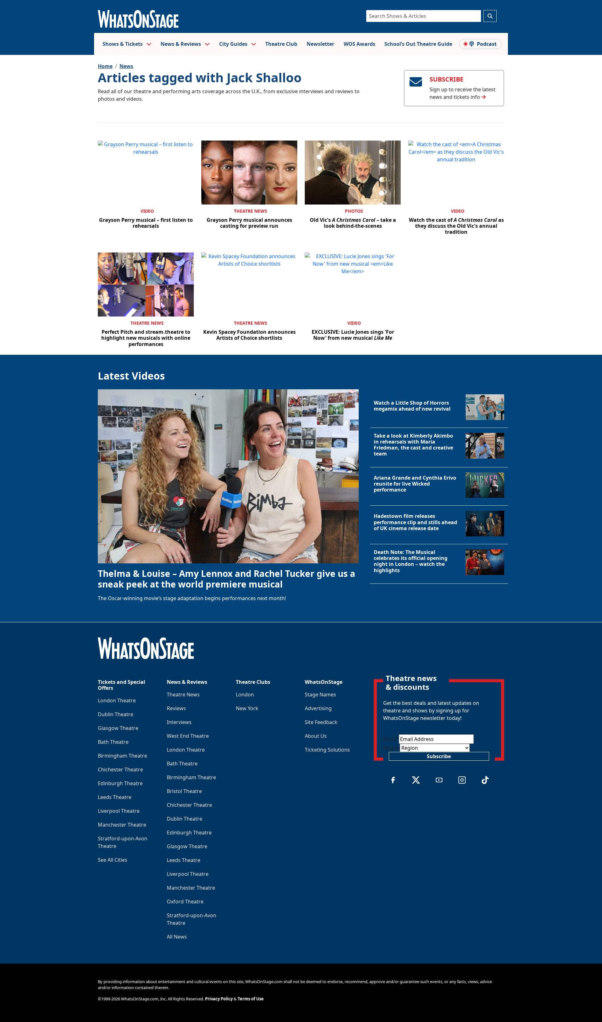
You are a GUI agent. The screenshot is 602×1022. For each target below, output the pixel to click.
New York (247, 708)
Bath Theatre (113, 741)
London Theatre (117, 700)
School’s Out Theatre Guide (418, 43)
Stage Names (320, 694)
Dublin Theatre (115, 714)
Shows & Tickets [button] (123, 43)
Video (147, 211)
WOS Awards (359, 43)
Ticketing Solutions (327, 749)
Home (105, 66)
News (126, 66)
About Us (316, 735)
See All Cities (112, 859)
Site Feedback (321, 722)
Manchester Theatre (122, 824)
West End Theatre (188, 735)
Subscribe (439, 756)
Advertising (318, 708)
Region (391, 747)
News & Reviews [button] (181, 43)
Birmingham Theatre (122, 755)
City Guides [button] (234, 43)
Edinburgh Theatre (120, 783)
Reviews (176, 708)
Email (391, 739)
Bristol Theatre (184, 791)
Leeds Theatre (114, 797)
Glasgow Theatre (118, 728)
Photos (354, 211)
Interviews (179, 722)
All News (177, 936)
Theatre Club (281, 43)
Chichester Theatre (120, 769)
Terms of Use (251, 999)
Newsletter (320, 43)
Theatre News (250, 211)
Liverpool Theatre (119, 810)
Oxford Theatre (185, 901)
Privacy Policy (219, 999)
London (245, 694)
